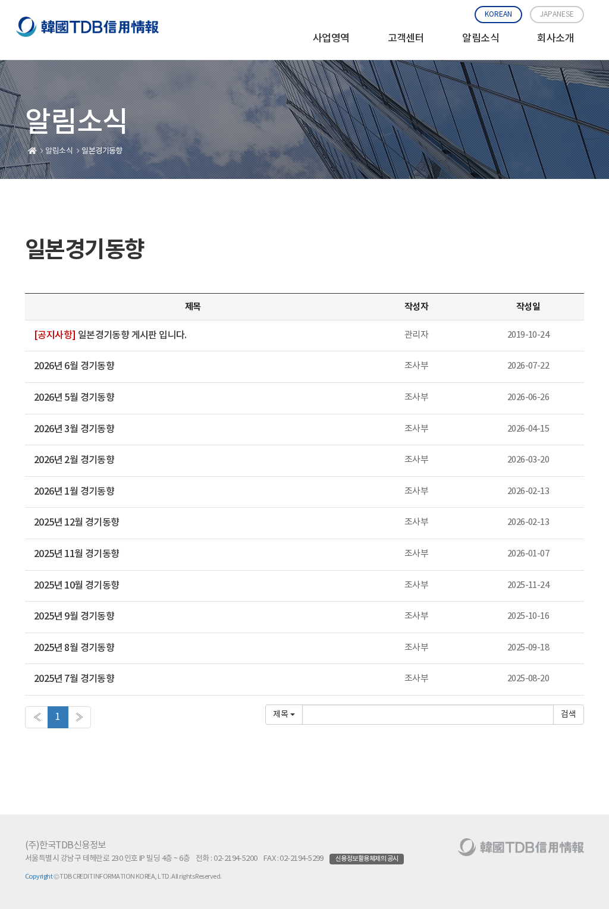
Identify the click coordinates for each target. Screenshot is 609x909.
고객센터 (406, 39)
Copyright (38, 876)
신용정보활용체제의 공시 (366, 859)
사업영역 (331, 39)
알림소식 (480, 39)
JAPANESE (557, 14)
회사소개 (555, 39)
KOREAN (498, 14)
